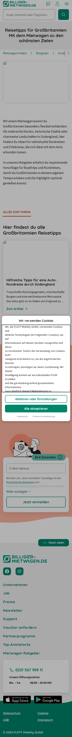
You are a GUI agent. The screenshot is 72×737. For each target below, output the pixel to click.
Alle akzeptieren (36, 408)
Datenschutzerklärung (44, 416)
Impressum (22, 416)
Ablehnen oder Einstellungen (36, 399)
